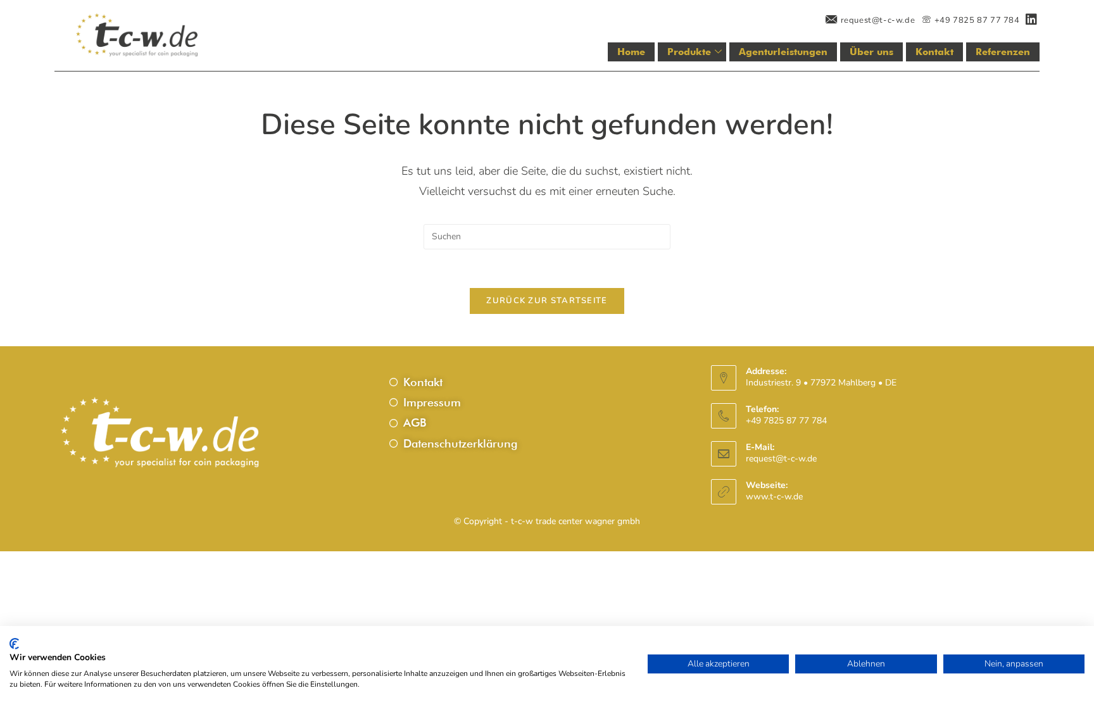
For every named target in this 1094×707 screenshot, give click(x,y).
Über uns (871, 52)
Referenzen (1003, 52)
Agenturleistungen (783, 52)
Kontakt (934, 52)
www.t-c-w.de (774, 497)
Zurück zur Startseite (546, 300)
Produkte (689, 52)
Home (631, 52)
